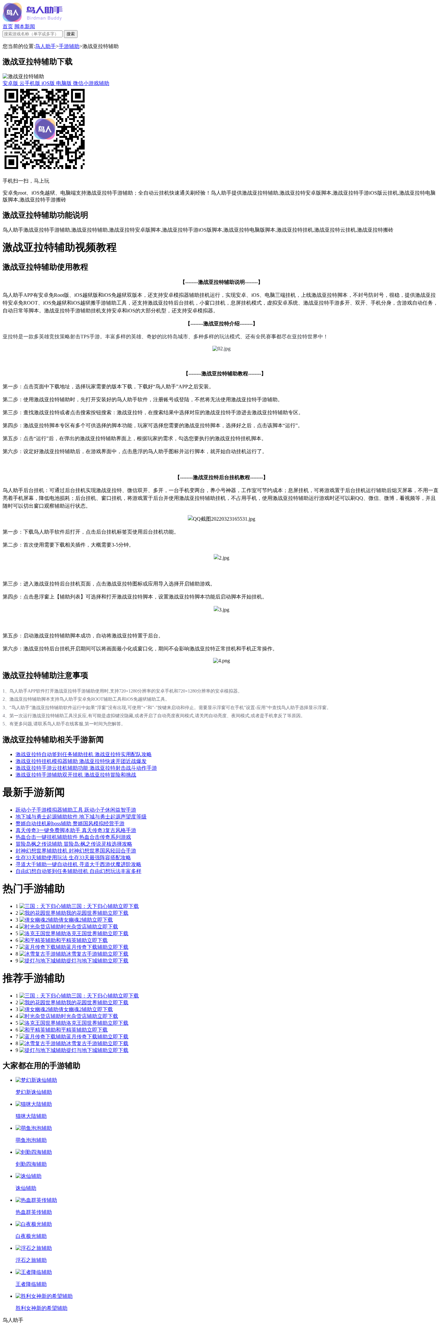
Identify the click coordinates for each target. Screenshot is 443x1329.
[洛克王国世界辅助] (42, 933)
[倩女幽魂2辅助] (38, 920)
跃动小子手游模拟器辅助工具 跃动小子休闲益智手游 (76, 810)
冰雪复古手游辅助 (87, 954)
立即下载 (128, 906)
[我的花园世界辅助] (42, 913)
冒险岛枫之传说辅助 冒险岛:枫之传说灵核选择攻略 (74, 844)
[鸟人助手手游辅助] (33, 20)
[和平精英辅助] (37, 940)
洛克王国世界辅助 (87, 933)
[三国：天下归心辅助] (45, 906)
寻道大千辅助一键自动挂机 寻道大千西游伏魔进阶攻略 (78, 864)
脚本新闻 (24, 26)
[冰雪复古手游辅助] (42, 954)
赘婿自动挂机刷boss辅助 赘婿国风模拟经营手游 (70, 823)
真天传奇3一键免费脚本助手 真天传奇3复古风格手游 (76, 830)
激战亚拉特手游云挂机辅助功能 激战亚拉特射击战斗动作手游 (86, 768)
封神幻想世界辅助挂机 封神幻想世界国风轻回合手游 (76, 850)
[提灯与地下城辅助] (42, 960)
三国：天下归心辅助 (94, 906)
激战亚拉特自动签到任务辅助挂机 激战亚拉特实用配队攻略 (84, 754)
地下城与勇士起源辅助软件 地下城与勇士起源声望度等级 (81, 816)
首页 (8, 26)
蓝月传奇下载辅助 (87, 947)
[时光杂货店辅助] (40, 926)
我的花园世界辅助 (87, 913)
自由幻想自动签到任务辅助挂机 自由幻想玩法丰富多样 (78, 871)
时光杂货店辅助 (79, 926)
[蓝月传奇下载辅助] (42, 947)
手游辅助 (69, 46)
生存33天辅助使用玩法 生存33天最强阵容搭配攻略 (73, 857)
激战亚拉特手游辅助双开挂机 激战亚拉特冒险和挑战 (76, 775)
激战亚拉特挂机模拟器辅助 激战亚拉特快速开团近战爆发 (81, 761)
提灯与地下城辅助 (87, 960)
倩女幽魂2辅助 (75, 920)
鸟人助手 (45, 46)
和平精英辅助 (71, 940)
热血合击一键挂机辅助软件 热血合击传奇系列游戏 (73, 837)
